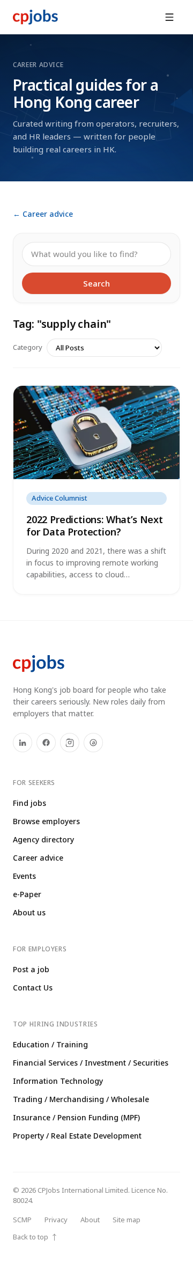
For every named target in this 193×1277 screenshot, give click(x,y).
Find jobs (29, 803)
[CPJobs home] (35, 17)
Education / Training (50, 1044)
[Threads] (93, 742)
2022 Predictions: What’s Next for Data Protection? (94, 525)
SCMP (22, 1219)
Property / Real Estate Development (77, 1136)
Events (24, 876)
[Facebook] (46, 742)
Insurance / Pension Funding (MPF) (76, 1117)
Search (96, 283)
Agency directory (43, 839)
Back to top (35, 1237)
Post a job (31, 969)
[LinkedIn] (22, 742)
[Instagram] (69, 742)
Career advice (38, 858)
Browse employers (46, 821)
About (90, 1219)
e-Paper (27, 894)
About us (29, 912)
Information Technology (58, 1081)
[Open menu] (169, 17)
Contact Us (33, 987)
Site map (126, 1219)
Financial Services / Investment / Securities (90, 1063)
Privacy (56, 1219)
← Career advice (43, 214)
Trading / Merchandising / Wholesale (81, 1099)
